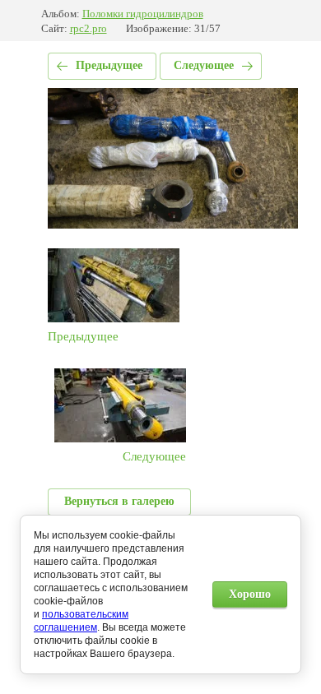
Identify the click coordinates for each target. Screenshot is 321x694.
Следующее (204, 65)
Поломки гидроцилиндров (142, 13)
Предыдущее (109, 65)
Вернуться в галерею (119, 501)
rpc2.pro (88, 28)
